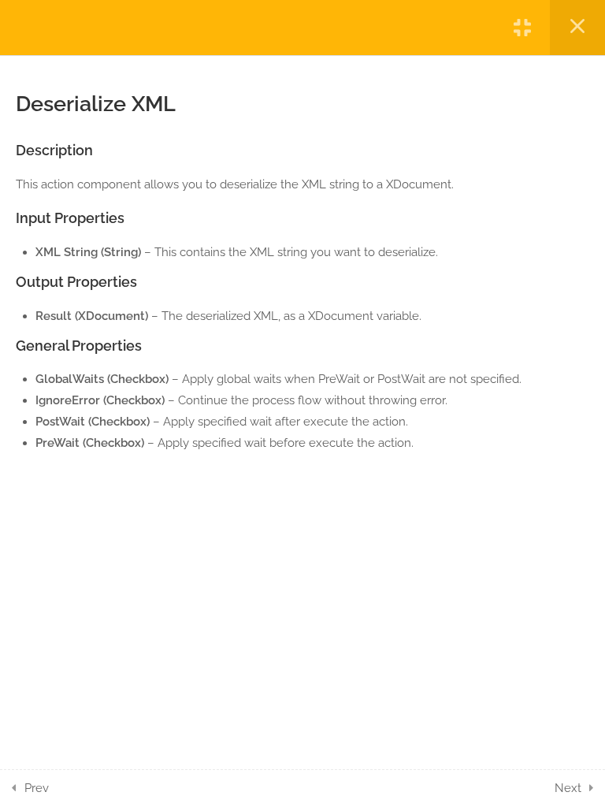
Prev (36, 788)
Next (568, 788)
